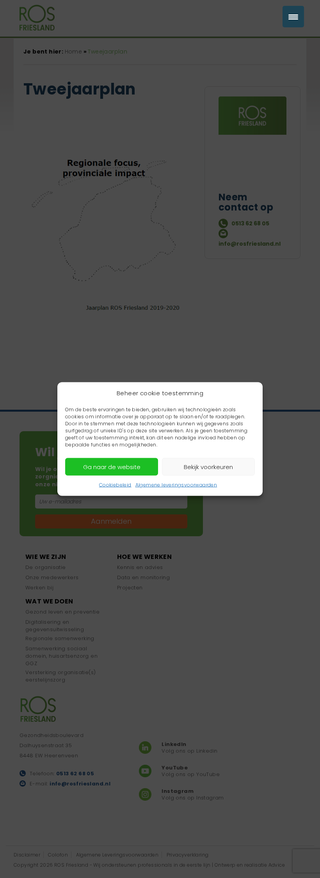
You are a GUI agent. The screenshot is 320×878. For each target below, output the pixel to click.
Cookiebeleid (115, 485)
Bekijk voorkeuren (208, 466)
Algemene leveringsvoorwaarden (176, 485)
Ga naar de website (111, 466)
